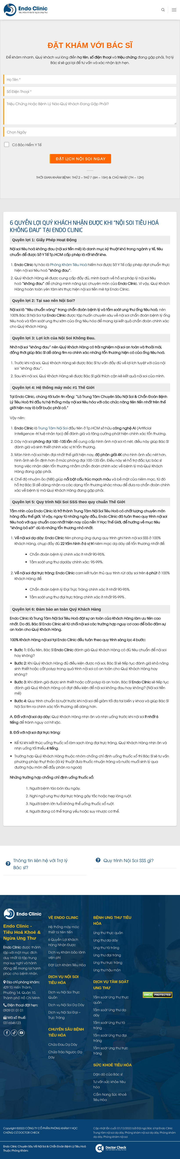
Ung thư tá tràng (106, 947)
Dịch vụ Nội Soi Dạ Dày (66, 1004)
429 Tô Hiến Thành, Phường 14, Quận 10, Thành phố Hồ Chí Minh (21, 992)
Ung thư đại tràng (107, 955)
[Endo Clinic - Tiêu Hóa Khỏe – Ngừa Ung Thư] (25, 10)
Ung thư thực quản (108, 932)
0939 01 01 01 (13, 1010)
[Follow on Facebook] (7, 1033)
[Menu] (174, 9)
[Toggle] (8, 863)
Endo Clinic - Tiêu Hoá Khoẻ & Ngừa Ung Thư (22, 932)
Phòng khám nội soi (115, 1136)
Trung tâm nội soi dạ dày (108, 1132)
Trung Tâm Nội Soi (53, 427)
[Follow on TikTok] (14, 1033)
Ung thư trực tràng (107, 962)
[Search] (163, 10)
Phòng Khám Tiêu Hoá (68, 264)
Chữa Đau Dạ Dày (62, 1044)
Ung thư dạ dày (105, 940)
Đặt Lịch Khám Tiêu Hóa (67, 964)
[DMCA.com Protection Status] (157, 994)
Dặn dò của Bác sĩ (107, 1074)
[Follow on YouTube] (21, 1033)
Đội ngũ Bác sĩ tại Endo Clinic (155, 1128)
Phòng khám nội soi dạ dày (141, 1132)
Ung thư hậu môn (107, 970)
